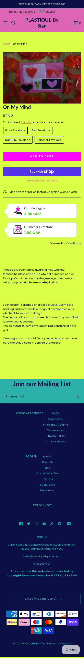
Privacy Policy (55, 436)
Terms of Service (55, 441)
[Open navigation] (5, 22)
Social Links (47, 485)
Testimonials (55, 430)
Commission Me (47, 473)
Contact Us (55, 419)
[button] (42, 78)
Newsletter (47, 490)
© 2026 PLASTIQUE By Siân (29, 643)
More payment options (42, 181)
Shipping (27, 122)
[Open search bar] (15, 22)
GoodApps (73, 243)
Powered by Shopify (59, 643)
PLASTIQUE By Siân (42, 23)
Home (6, 44)
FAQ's (55, 413)
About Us (47, 462)
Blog (47, 468)
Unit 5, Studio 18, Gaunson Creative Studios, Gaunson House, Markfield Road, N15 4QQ (42, 547)
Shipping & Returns (55, 425)
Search (47, 456)
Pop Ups (47, 479)
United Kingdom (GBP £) (41, 599)
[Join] (78, 396)
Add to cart (42, 156)
